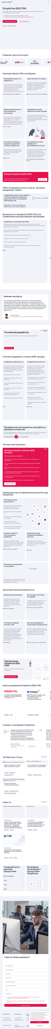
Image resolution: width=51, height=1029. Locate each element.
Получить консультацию (10, 21)
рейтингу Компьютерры (27, 17)
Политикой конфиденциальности (21, 998)
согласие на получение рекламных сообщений (21, 1001)
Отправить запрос (25, 1005)
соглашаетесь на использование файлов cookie (38, 1019)
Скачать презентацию (11, 676)
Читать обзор (42, 179)
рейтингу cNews (24, 15)
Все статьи (44, 756)
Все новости (44, 802)
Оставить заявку (9, 348)
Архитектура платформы (10, 84)
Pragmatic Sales (38, 316)
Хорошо (39, 1022)
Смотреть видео (23, 21)
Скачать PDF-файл (10, 483)
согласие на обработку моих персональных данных (20, 997)
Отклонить (39, 1025)
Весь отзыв (32, 746)
